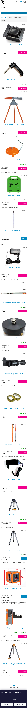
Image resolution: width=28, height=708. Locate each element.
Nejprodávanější (17, 17)
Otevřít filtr (14, 13)
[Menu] (24, 1)
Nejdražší (10, 17)
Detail (23, 238)
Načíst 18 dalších (14, 680)
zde (19, 696)
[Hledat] (16, 1)
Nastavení (13, 699)
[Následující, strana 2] (14, 684)
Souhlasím (20, 704)
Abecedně (3, 20)
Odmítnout (7, 704)
